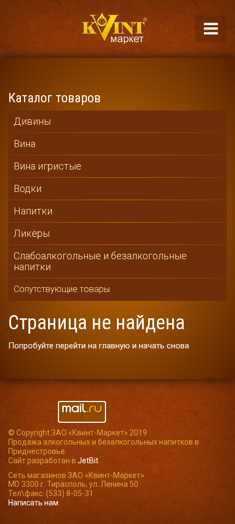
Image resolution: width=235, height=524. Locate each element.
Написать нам (33, 502)
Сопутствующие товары (62, 289)
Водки (28, 188)
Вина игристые (47, 166)
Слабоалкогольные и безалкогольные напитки (100, 261)
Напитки (33, 211)
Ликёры (32, 233)
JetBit (88, 460)
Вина (25, 143)
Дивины (32, 121)
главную (114, 346)
